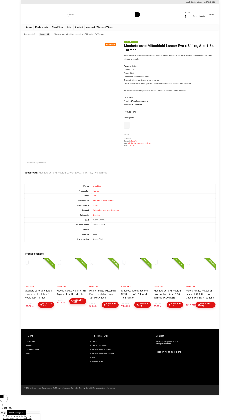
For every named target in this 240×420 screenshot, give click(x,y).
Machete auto (41, 27)
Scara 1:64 (44, 34)
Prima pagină (29, 34)
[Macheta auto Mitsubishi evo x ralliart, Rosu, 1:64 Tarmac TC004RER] (168, 273)
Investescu (111, 388)
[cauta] (137, 14)
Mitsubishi (140, 143)
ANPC (94, 357)
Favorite (29, 345)
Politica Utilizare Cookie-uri (102, 349)
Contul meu (30, 341)
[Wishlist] (202, 14)
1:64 (94, 196)
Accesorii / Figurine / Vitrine (99, 27)
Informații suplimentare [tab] (36, 163)
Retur (69, 27)
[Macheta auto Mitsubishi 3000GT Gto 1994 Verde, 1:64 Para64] (136, 273)
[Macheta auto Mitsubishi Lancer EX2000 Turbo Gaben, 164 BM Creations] (201, 273)
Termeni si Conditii (99, 345)
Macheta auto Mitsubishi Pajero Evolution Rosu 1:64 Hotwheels (102, 294)
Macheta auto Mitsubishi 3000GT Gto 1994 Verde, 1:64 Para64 (135, 294)
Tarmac (126, 134)
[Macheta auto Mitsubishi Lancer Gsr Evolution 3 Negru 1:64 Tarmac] (39, 273)
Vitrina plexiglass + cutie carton (106, 210)
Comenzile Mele (32, 349)
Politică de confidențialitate (103, 353)
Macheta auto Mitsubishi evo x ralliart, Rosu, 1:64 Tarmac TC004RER (167, 294)
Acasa (29, 27)
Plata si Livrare (97, 361)
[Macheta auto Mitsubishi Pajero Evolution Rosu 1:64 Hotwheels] (104, 273)
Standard (96, 215)
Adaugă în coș (47, 305)
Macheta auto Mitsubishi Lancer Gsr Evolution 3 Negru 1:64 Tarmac (38, 294)
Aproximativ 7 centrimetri (103, 201)
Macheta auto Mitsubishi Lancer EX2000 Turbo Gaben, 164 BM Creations (200, 294)
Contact (79, 27)
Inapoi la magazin (16, 413)
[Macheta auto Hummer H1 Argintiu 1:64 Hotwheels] (71, 273)
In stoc (95, 205)
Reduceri (148, 143)
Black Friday (57, 27)
